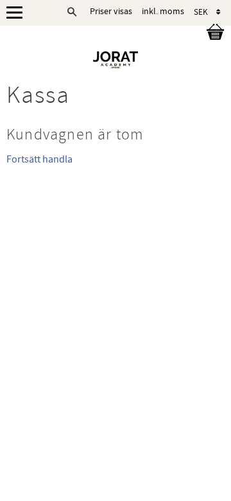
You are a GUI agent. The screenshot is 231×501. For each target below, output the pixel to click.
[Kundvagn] (213, 34)
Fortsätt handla (39, 159)
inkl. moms (163, 11)
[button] (17, 13)
